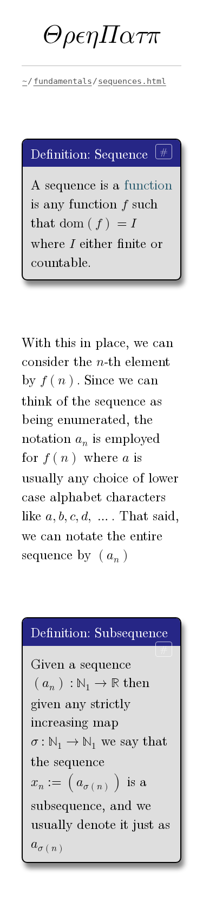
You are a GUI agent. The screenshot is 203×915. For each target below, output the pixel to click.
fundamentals (63, 81)
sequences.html (132, 81)
